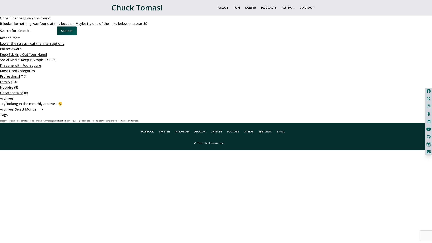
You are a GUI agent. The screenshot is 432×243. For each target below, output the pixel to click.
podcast (82, 121)
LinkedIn (216, 131)
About (223, 8)
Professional (10, 76)
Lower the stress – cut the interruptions (32, 43)
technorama (104, 121)
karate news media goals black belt (50, 121)
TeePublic (265, 131)
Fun (236, 8)
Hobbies (6, 87)
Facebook (147, 131)
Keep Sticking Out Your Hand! (23, 54)
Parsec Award (11, 49)
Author (288, 8)
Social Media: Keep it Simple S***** (28, 60)
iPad (32, 121)
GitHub (248, 131)
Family (5, 81)
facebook (14, 121)
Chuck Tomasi (137, 7)
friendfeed (25, 121)
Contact (307, 8)
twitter (124, 121)
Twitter (164, 131)
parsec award (72, 121)
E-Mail (281, 131)
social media (92, 121)
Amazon (200, 131)
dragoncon (5, 121)
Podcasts (269, 8)
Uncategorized (11, 92)
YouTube (233, 131)
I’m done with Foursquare (20, 65)
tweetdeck (115, 121)
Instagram (182, 131)
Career (250, 8)
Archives (7, 109)
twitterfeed (133, 121)
